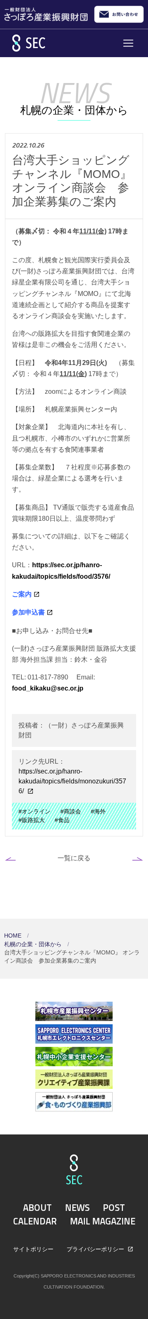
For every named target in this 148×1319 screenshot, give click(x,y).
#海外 (98, 811)
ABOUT (37, 1208)
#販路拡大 (31, 820)
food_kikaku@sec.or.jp (47, 688)
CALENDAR (35, 1221)
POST (114, 1208)
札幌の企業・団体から (33, 944)
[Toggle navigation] (128, 43)
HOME (13, 936)
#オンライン (34, 811)
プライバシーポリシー (96, 1249)
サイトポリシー (33, 1249)
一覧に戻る (74, 858)
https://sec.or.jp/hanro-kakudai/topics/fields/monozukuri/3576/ (72, 781)
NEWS (77, 1208)
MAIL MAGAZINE (102, 1221)
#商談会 (70, 811)
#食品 (62, 820)
